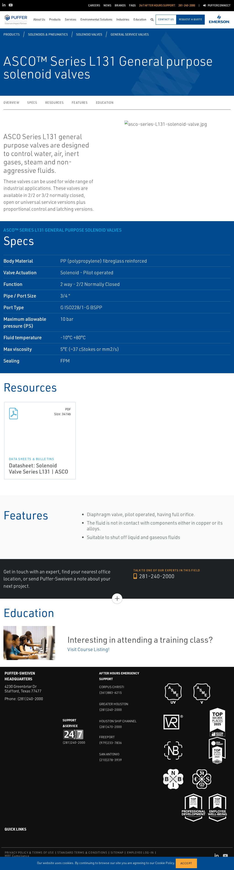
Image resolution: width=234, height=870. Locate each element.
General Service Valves (130, 34)
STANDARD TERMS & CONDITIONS (82, 852)
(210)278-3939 (110, 760)
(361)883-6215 (110, 692)
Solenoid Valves (89, 34)
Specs (32, 102)
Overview (11, 102)
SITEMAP (117, 852)
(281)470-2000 (110, 727)
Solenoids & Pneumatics (48, 34)
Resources (54, 102)
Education (105, 102)
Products (11, 34)
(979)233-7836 (110, 743)
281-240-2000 (156, 576)
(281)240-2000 (30, 698)
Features (80, 102)
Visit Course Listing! (88, 649)
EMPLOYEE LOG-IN (140, 852)
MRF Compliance (17, 855)
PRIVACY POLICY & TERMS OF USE (29, 852)
